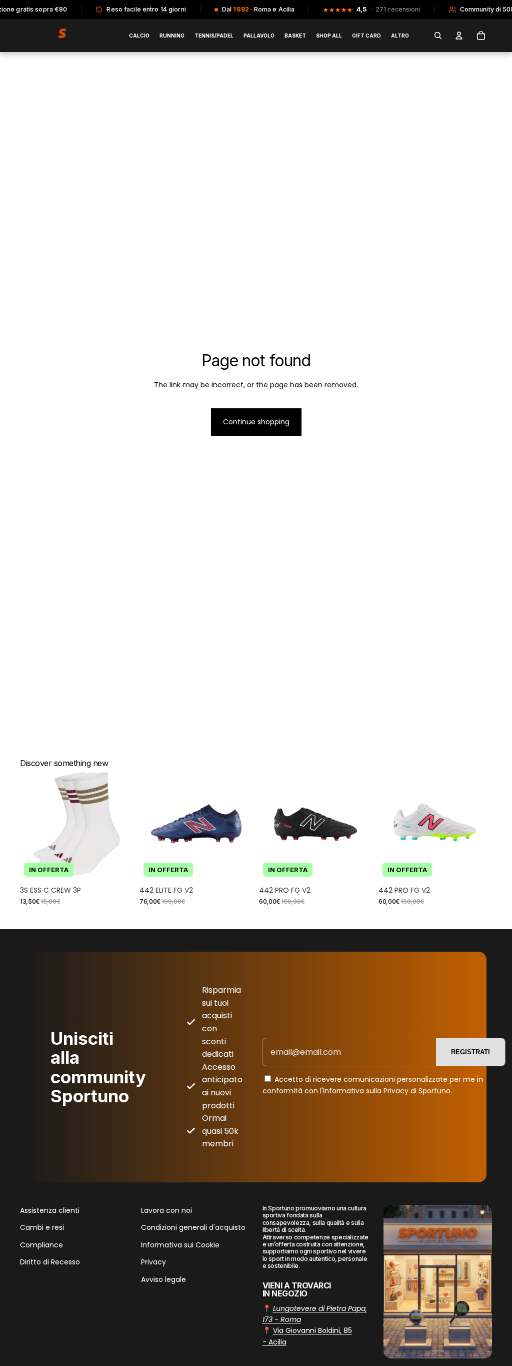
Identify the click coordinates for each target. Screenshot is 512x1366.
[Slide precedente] (31, 824)
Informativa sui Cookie (180, 1245)
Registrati (470, 1052)
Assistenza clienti (50, 1210)
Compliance (41, 1245)
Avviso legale (163, 1279)
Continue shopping (256, 422)
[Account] (459, 36)
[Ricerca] (438, 36)
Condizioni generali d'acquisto (193, 1227)
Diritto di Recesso (50, 1262)
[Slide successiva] (123, 824)
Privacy (153, 1262)
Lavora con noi (166, 1210)
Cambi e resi (42, 1227)
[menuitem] (400, 35)
